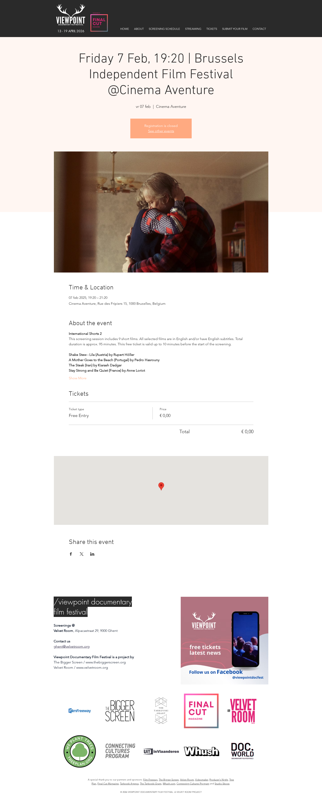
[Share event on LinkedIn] (92, 554)
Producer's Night (218, 779)
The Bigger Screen (169, 779)
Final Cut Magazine (108, 783)
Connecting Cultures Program (193, 783)
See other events (161, 131)
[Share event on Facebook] (71, 554)
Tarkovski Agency (129, 783)
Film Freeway (150, 779)
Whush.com (169, 783)
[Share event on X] (82, 554)
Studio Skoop (222, 783)
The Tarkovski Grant (150, 783)
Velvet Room (187, 779)
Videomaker (201, 779)
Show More (78, 378)
